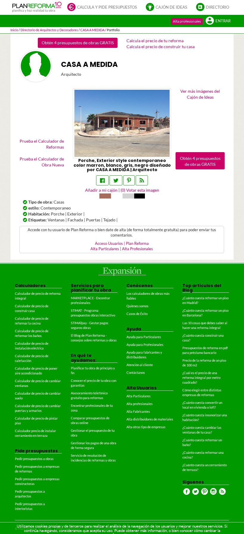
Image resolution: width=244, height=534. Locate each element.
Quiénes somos (137, 306)
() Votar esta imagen (140, 190)
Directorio (217, 7)
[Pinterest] (129, 180)
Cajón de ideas (171, 7)
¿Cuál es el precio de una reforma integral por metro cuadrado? (201, 377)
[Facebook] (102, 180)
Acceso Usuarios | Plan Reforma (122, 243)
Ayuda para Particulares (143, 337)
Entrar (223, 21)
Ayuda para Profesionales (144, 344)
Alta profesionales (187, 21)
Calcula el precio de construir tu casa (160, 46)
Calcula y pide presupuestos (107, 7)
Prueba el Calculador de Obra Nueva (42, 161)
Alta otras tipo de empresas (145, 427)
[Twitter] (116, 180)
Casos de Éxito (137, 314)
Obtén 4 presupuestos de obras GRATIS (78, 42)
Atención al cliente (139, 365)
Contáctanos (135, 372)
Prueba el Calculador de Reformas (42, 143)
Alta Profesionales (137, 249)
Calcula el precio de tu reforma (155, 40)
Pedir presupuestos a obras (34, 459)
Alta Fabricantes (138, 411)
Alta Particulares (104, 249)
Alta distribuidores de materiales (149, 419)
